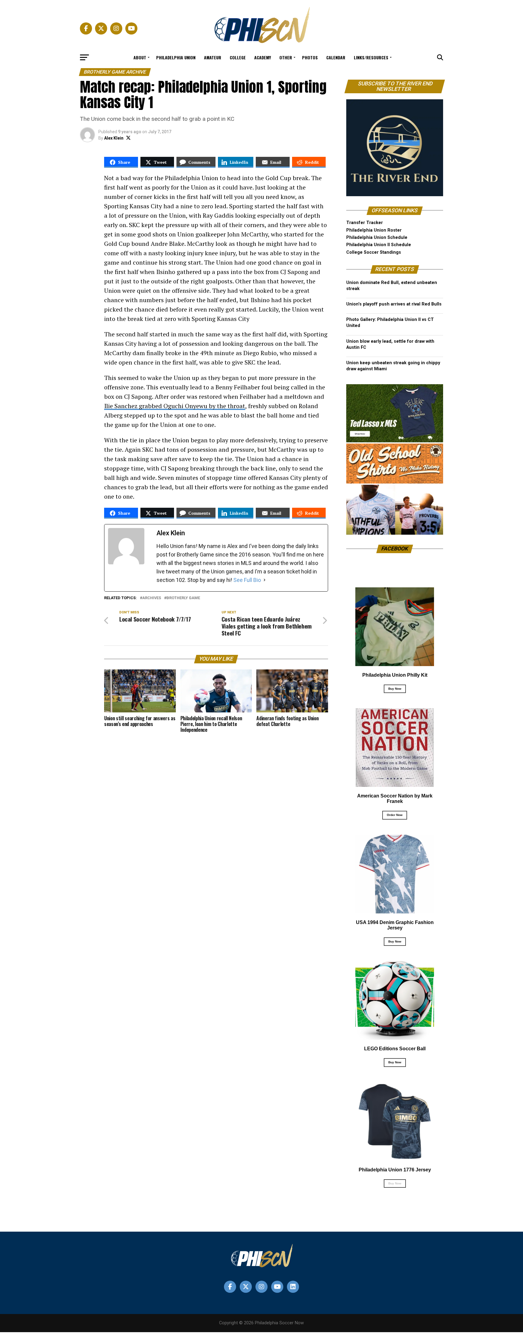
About (139, 57)
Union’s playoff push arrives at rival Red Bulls (394, 304)
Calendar (335, 57)
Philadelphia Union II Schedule (378, 244)
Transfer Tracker (364, 222)
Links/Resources (371, 57)
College (238, 57)
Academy (262, 57)
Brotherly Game (183, 598)
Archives (151, 598)
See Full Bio (247, 580)
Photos (310, 57)
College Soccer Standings (373, 252)
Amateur (212, 57)
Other (285, 57)
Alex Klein (113, 138)
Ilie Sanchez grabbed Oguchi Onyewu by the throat (174, 406)
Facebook (395, 549)
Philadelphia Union (176, 57)
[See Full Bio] (264, 580)
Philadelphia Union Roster (374, 230)
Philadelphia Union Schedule (376, 237)
